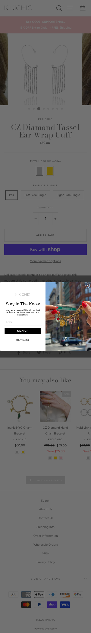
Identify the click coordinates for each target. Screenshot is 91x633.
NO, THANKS (22, 340)
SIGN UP (22, 330)
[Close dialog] (87, 285)
